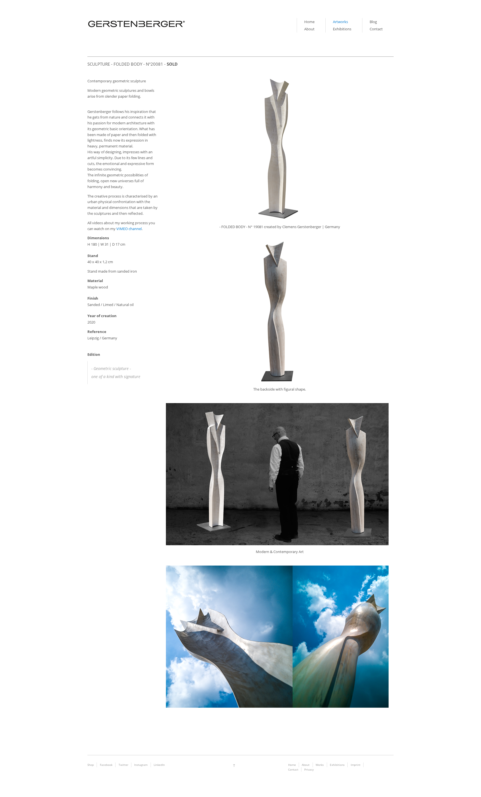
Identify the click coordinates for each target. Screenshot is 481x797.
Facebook (106, 765)
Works (320, 765)
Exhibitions (342, 28)
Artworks (340, 21)
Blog (373, 21)
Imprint (355, 765)
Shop (90, 765)
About (309, 28)
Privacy (309, 769)
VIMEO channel (129, 228)
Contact (376, 28)
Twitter (123, 765)
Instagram (141, 765)
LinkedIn (159, 765)
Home (309, 21)
